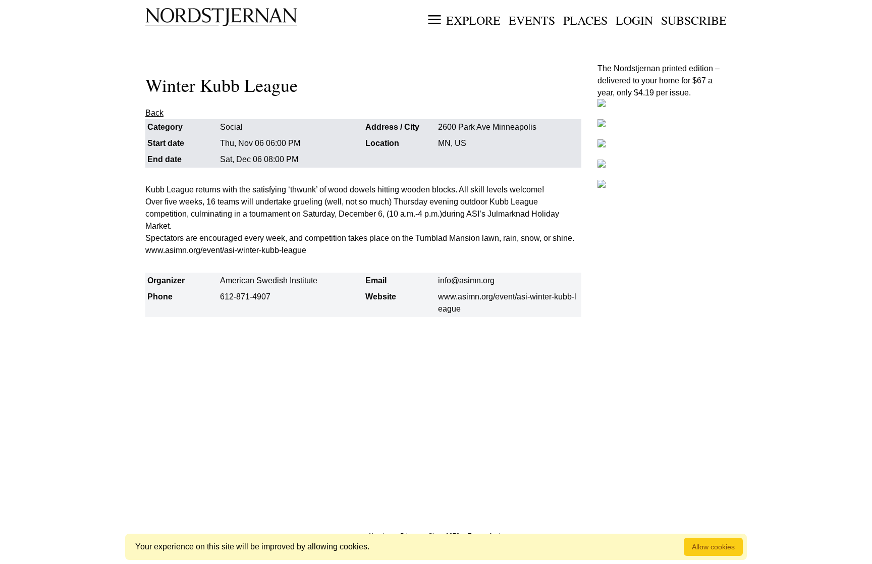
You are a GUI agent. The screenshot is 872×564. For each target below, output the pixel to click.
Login (634, 20)
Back (154, 113)
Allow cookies (713, 547)
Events (532, 20)
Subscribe (694, 20)
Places (585, 20)
